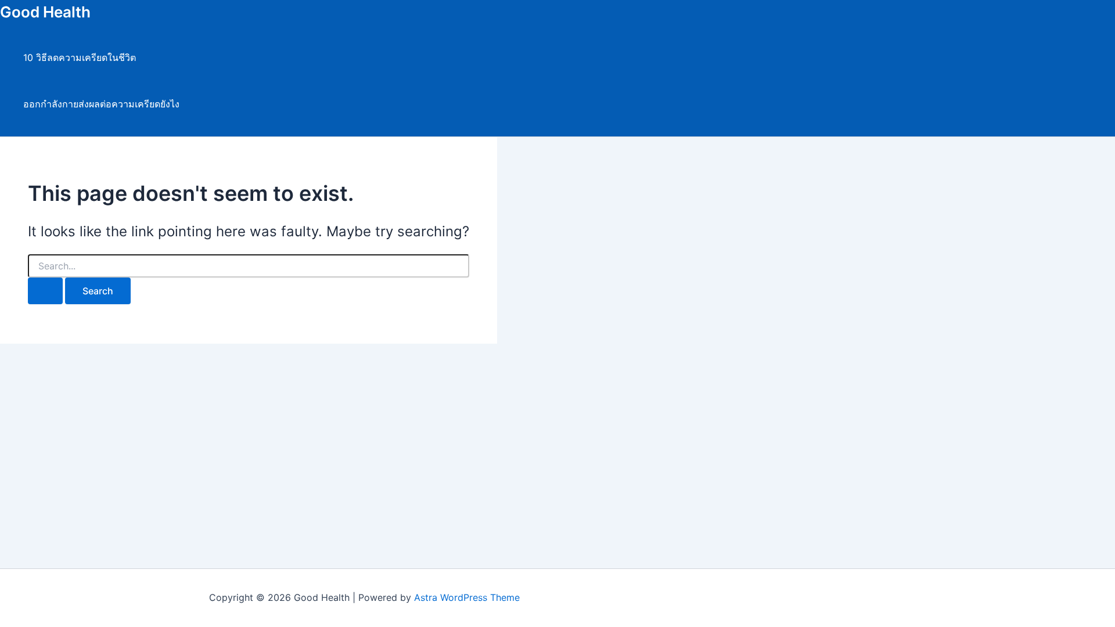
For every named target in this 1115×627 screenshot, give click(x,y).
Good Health (45, 12)
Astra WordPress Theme (467, 597)
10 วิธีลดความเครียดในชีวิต (79, 57)
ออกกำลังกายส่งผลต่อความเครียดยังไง (101, 104)
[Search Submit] (45, 291)
